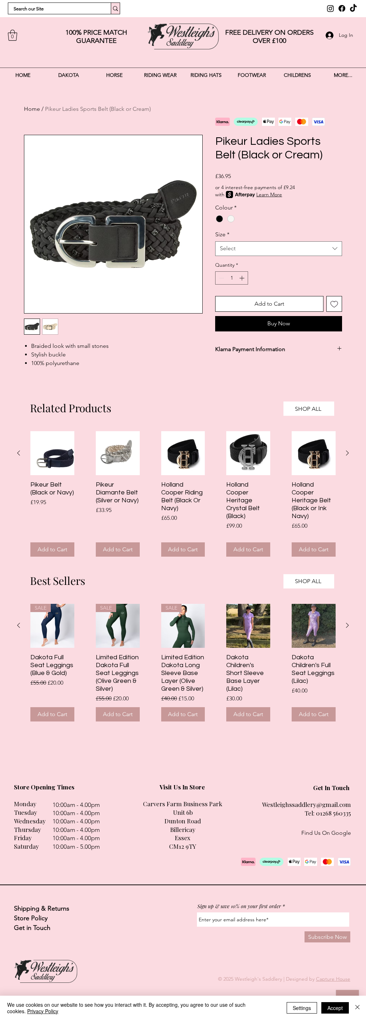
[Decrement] (220, 278)
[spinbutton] (231, 278)
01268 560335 (333, 813)
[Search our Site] (115, 8)
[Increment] (242, 278)
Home (32, 108)
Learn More (269, 194)
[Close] (357, 1007)
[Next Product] (347, 453)
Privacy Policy (42, 1011)
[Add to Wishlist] (334, 304)
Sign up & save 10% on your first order (239, 906)
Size (222, 234)
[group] (183, 494)
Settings (302, 1007)
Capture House (333, 979)
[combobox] (278, 248)
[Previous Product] (18, 453)
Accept (335, 1007)
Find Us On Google (326, 832)
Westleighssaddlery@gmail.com (306, 804)
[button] (12, 35)
